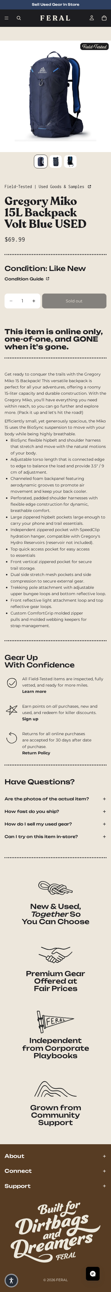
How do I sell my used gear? (38, 824)
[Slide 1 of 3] (40, 161)
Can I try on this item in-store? (41, 836)
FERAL (62, 1280)
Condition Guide (25, 278)
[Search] (19, 18)
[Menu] (6, 18)
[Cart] (104, 18)
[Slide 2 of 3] (55, 161)
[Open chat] (93, 1274)
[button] (11, 1280)
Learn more (34, 691)
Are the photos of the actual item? (47, 798)
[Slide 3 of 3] (70, 161)
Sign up (30, 718)
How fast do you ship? (32, 811)
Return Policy (36, 752)
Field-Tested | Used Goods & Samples (46, 186)
